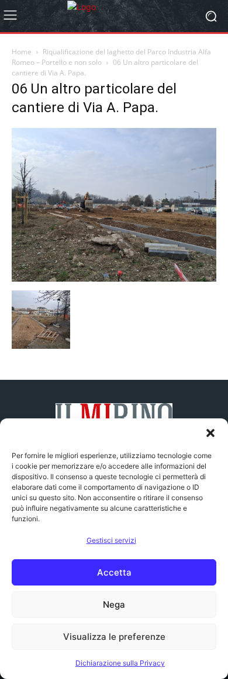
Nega (114, 604)
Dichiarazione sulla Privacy (120, 663)
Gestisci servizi (111, 540)
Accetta (114, 572)
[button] (210, 433)
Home (22, 52)
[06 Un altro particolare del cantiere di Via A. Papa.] (114, 278)
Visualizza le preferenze (114, 636)
